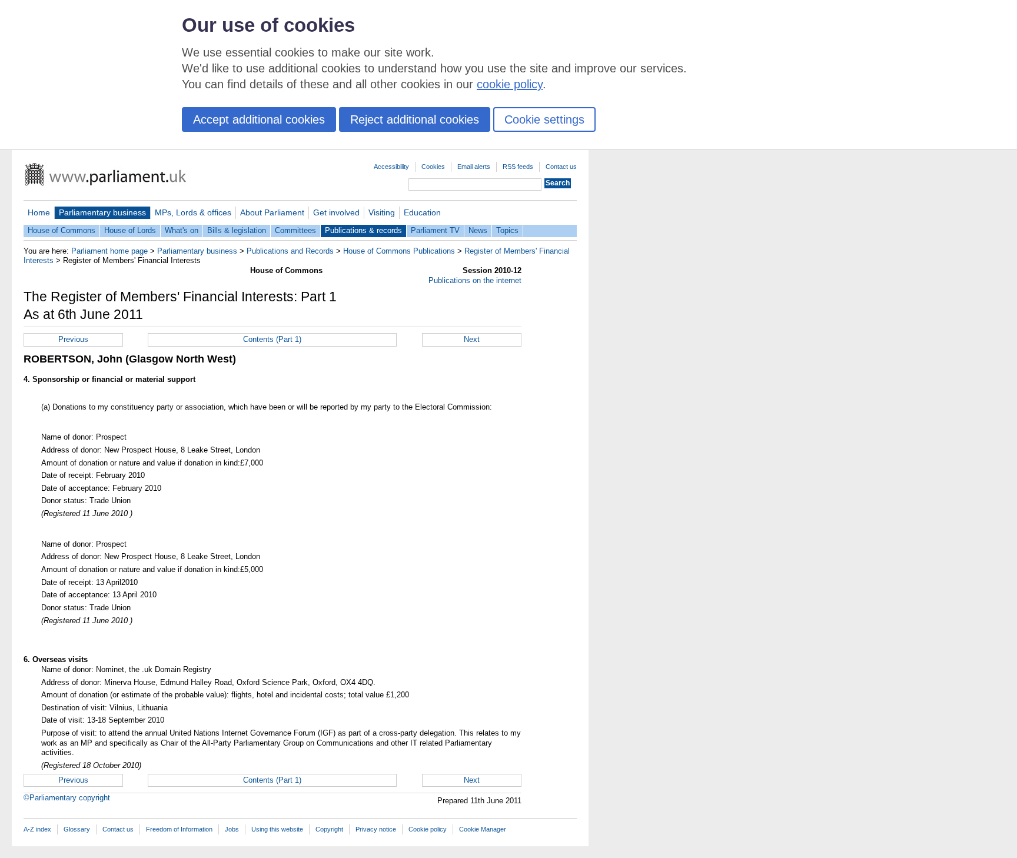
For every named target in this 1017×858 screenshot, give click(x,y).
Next (472, 339)
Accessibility (391, 166)
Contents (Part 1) (272, 339)
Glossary (77, 829)
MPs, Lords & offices (193, 212)
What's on (181, 230)
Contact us (561, 166)
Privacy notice (375, 829)
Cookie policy (427, 829)
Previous (73, 339)
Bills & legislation (236, 230)
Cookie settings (544, 119)
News (477, 230)
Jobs (232, 829)
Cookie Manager (482, 829)
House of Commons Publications (399, 251)
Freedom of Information (179, 829)
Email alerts (473, 166)
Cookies (433, 166)
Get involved (336, 212)
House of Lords (130, 230)
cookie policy (510, 84)
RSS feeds (518, 166)
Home (39, 212)
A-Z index (37, 829)
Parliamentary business (102, 212)
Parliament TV (435, 230)
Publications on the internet (474, 280)
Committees (295, 230)
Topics (507, 230)
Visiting (381, 212)
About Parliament (272, 212)
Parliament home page (109, 251)
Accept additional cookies (259, 119)
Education (422, 212)
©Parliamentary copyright (67, 797)
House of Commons (61, 230)
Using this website (277, 829)
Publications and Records (290, 251)
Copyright (329, 829)
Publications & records (363, 230)
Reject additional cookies (414, 119)
